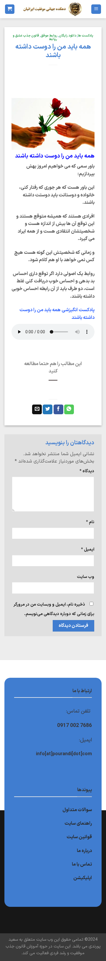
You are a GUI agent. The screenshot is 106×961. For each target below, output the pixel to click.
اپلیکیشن (82, 878)
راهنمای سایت (78, 823)
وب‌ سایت (85, 577)
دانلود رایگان (67, 35)
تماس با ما (82, 864)
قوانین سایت (79, 837)
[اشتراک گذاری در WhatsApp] (69, 410)
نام (90, 522)
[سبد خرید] (9, 9)
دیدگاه (87, 471)
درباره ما (84, 850)
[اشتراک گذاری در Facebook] (58, 410)
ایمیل (87, 549)
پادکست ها (85, 35)
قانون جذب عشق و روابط (35, 37)
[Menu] (96, 9)
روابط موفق (49, 35)
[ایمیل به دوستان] (37, 410)
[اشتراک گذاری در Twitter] (47, 410)
